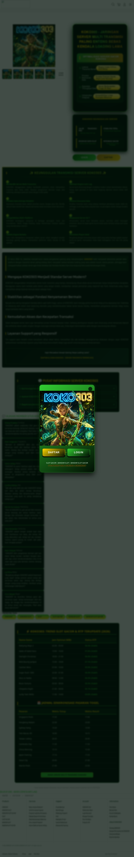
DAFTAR (54, 452)
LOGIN (78, 452)
